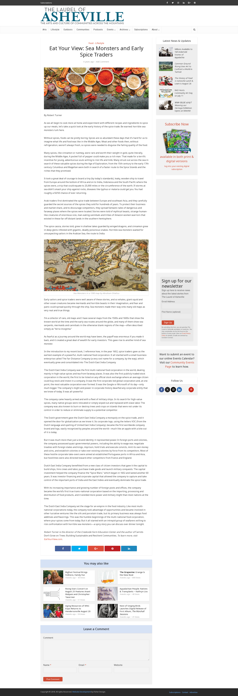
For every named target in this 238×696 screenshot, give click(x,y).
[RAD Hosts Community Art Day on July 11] (167, 93)
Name (47, 665)
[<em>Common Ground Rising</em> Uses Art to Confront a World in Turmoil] (167, 66)
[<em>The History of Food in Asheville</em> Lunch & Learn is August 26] (167, 80)
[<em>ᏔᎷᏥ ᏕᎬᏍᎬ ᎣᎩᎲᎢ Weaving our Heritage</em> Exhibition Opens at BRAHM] (167, 105)
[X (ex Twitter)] (167, 389)
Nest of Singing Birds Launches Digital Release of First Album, (133, 610)
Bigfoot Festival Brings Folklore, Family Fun (76, 573)
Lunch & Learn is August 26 (184, 81)
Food (91, 43)
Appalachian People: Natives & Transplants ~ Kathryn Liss (134, 590)
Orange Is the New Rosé (132, 573)
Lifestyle (55, 29)
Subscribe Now (177, 124)
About (154, 29)
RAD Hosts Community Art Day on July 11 (184, 93)
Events (110, 29)
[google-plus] (185, 389)
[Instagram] (173, 389)
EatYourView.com (53, 539)
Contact (185, 692)
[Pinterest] (191, 389)
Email (82, 665)
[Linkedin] (179, 389)
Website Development (81, 691)
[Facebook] (161, 389)
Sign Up (168, 322)
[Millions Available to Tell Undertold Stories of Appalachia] (167, 52)
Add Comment (102, 62)
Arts (45, 29)
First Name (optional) (171, 311)
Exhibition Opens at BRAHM (183, 106)
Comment (48, 637)
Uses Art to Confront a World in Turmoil (183, 67)
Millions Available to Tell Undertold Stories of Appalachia (183, 53)
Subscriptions (46, 3)
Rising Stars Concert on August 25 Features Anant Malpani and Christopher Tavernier (77, 592)
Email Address (168, 301)
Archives (124, 29)
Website (118, 665)
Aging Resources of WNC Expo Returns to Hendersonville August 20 (77, 608)
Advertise (194, 692)
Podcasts (98, 29)
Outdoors (67, 29)
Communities (83, 29)
